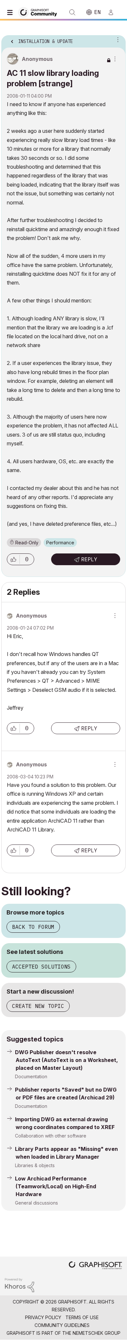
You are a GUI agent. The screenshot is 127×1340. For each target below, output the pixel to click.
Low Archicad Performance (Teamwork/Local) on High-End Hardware (55, 1186)
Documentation (31, 1076)
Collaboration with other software (50, 1135)
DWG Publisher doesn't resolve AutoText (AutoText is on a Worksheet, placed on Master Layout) (66, 1060)
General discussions (36, 1203)
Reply (89, 559)
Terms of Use (82, 1317)
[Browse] (11, 12)
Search (72, 12)
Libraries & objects (35, 1165)
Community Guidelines (62, 1325)
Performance (60, 542)
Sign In (113, 12)
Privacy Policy (43, 1317)
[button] (13, 559)
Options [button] (116, 39)
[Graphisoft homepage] (95, 1266)
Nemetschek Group (96, 1333)
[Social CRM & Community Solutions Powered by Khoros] (19, 1284)
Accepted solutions (41, 966)
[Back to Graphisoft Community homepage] (40, 12)
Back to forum (33, 927)
